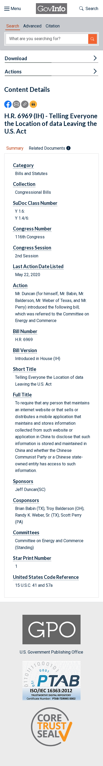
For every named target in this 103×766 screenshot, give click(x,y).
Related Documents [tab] (47, 148)
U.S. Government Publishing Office (51, 652)
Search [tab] (12, 26)
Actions (13, 71)
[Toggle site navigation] (12, 8)
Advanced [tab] (32, 26)
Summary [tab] (15, 148)
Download (16, 58)
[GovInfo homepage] (51, 8)
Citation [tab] (53, 26)
